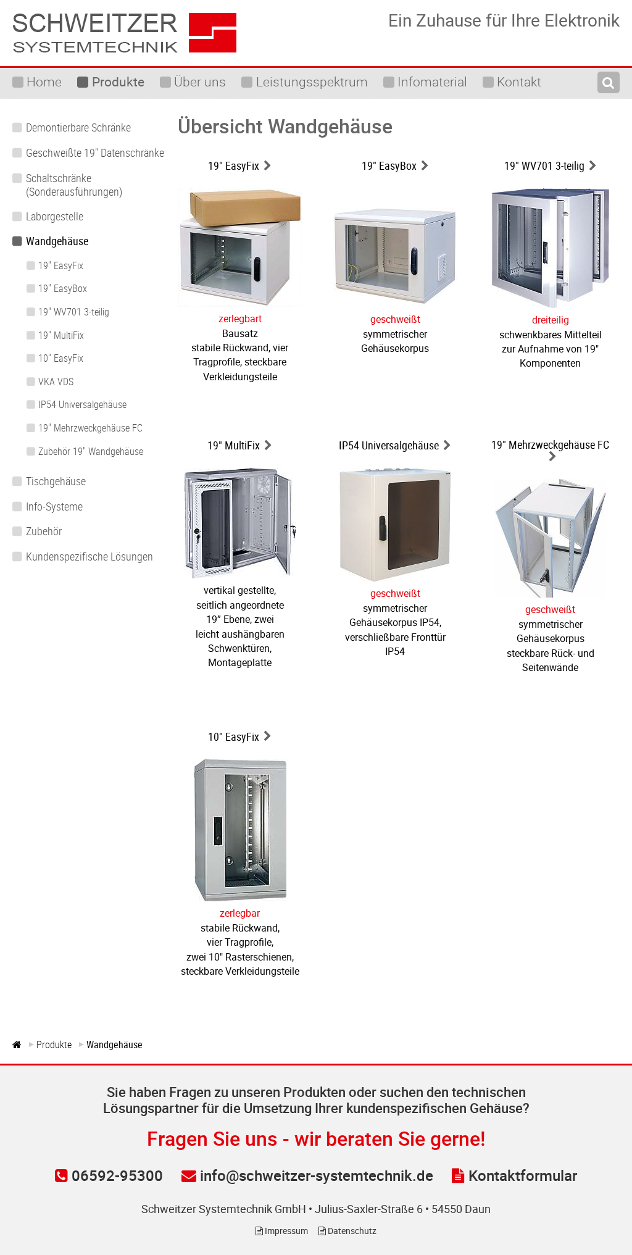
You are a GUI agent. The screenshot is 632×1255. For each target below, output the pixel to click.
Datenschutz (351, 1230)
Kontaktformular (521, 1175)
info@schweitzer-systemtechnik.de (314, 1175)
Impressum (285, 1230)
